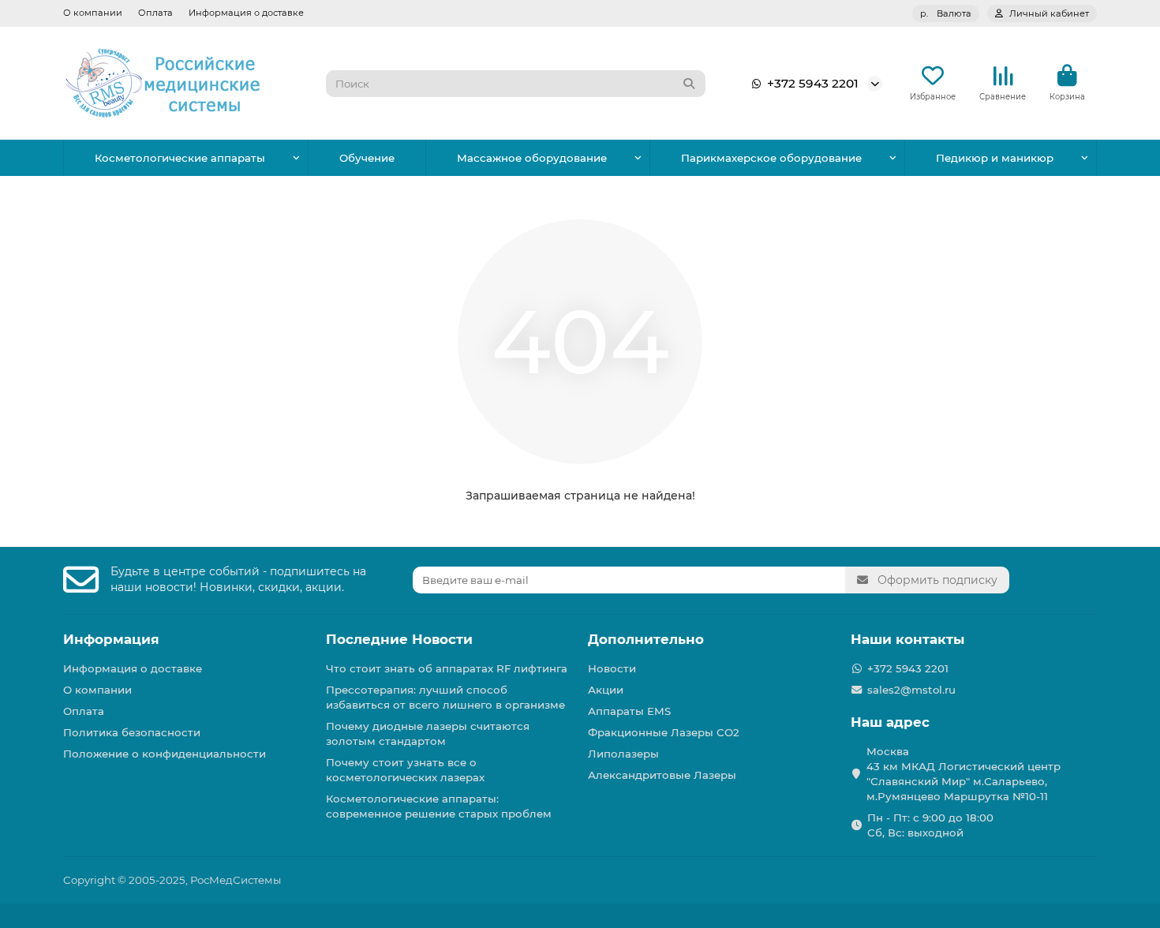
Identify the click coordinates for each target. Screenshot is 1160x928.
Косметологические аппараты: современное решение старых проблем (439, 806)
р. (945, 13)
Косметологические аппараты (180, 158)
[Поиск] (689, 83)
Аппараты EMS (629, 711)
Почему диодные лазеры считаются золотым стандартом (427, 733)
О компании (92, 12)
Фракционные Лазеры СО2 (663, 732)
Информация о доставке (246, 12)
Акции (605, 689)
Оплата (155, 12)
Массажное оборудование (532, 158)
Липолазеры (623, 753)
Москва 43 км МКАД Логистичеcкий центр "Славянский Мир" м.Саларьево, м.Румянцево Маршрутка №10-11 (963, 774)
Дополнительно (646, 639)
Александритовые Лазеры (662, 775)
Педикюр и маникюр (994, 158)
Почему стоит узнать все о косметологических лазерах (405, 770)
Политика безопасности (131, 732)
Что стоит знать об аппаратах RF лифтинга (446, 668)
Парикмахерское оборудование (771, 158)
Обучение (367, 158)
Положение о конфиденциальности (164, 753)
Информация (111, 639)
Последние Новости (399, 639)
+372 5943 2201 (813, 83)
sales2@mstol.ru (911, 689)
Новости (612, 668)
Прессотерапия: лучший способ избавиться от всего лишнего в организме (445, 697)
